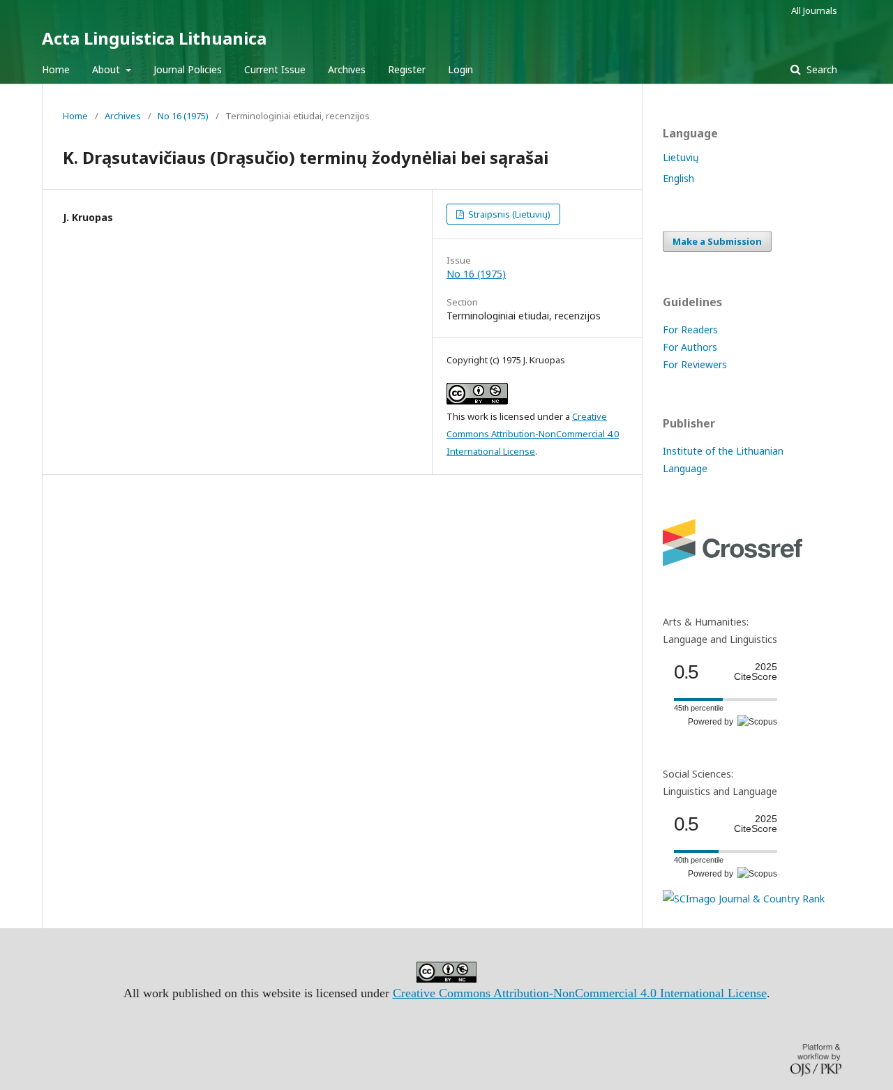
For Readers (690, 329)
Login (460, 69)
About (107, 69)
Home (56, 69)
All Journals (814, 10)
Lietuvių (681, 157)
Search (820, 69)
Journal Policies (187, 69)
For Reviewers (695, 364)
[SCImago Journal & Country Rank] (744, 898)
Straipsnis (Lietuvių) (508, 214)
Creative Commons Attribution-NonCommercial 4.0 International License (532, 433)
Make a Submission (717, 241)
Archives (347, 69)
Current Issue (275, 69)
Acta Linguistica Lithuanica (154, 38)
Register (407, 69)
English (678, 178)
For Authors (690, 347)
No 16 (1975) (183, 115)
